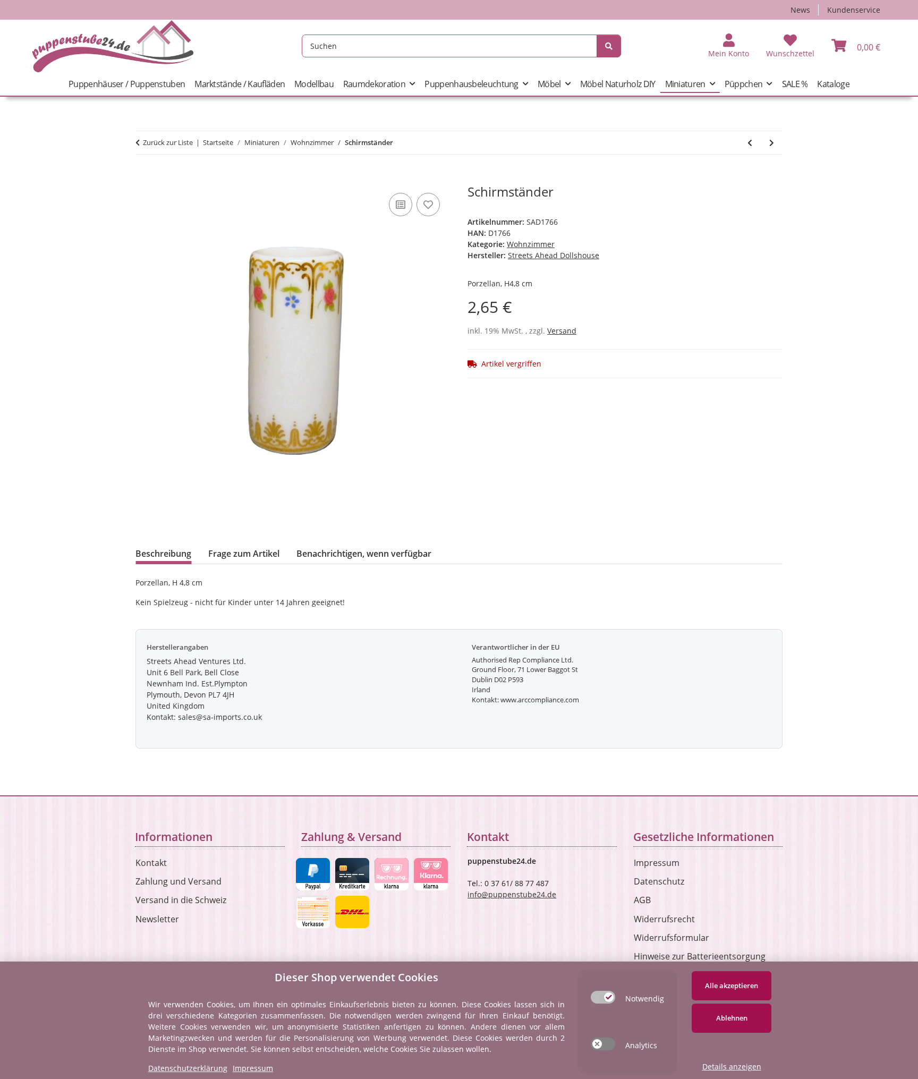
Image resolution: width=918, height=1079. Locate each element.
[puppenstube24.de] (113, 46)
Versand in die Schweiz (180, 900)
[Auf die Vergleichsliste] (400, 204)
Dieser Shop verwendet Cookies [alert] (356, 977)
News (800, 10)
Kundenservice (853, 10)
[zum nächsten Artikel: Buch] (772, 142)
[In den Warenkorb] (143, 178)
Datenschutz (659, 881)
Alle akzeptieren (731, 985)
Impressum (656, 863)
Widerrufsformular (671, 938)
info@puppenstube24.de (512, 894)
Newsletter (157, 919)
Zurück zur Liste (168, 142)
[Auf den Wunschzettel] (428, 204)
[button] (729, 46)
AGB (642, 900)
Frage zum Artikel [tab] (243, 553)
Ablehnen (731, 1018)
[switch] (603, 997)
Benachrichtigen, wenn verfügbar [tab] (363, 553)
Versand (561, 331)
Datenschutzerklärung (187, 1068)
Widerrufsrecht (664, 919)
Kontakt (151, 863)
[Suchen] (609, 46)
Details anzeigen (731, 1066)
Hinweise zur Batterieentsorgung (700, 956)
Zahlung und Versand (178, 881)
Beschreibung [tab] (163, 553)
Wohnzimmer (531, 244)
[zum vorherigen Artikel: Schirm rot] (750, 142)
